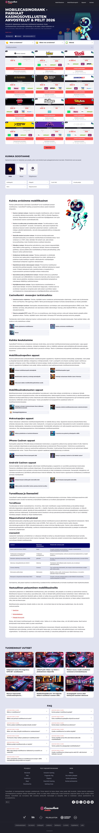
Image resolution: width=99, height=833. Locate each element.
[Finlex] (33, 817)
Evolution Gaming (49, 773)
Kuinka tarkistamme (71, 781)
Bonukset (27, 773)
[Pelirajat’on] (51, 817)
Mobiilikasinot (59, 2)
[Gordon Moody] (66, 817)
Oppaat (83, 2)
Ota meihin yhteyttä (71, 775)
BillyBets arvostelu (79, 118)
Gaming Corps (49, 784)
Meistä (71, 773)
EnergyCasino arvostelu (20, 141)
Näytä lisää (49, 147)
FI (6, 802)
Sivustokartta (27, 784)
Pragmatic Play (49, 775)
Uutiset (91, 2)
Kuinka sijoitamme (71, 778)
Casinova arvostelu (79, 141)
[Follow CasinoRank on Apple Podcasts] (92, 802)
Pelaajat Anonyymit (18, 617)
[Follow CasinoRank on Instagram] (77, 802)
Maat (27, 781)
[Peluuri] (40, 817)
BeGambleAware (17, 614)
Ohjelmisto (27, 778)
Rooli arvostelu (79, 71)
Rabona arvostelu (19, 118)
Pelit (27, 775)
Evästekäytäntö (49, 830)
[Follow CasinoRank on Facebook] (73, 802)
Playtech (49, 778)
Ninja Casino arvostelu (20, 71)
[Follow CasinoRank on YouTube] (84, 802)
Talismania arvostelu (19, 94)
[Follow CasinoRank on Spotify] (88, 802)
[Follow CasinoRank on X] (80, 802)
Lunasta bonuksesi (19, 68)
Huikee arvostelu (49, 118)
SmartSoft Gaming (49, 781)
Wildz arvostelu (49, 71)
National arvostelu (49, 94)
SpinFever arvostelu (49, 141)
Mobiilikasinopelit (72, 2)
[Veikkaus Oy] (24, 817)
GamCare (15, 610)
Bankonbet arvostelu (79, 94)
